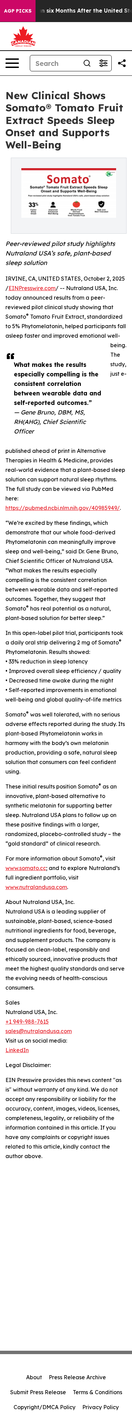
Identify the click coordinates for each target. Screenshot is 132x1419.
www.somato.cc (25, 868)
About (34, 1377)
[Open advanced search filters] (103, 63)
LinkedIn (17, 1050)
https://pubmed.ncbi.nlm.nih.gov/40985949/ (62, 507)
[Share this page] (122, 63)
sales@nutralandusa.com (38, 1031)
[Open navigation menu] (12, 63)
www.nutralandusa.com (36, 887)
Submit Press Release (38, 1392)
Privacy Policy (100, 1407)
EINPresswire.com (32, 288)
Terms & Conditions (97, 1392)
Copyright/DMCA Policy (44, 1407)
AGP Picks (17, 11)
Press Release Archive (77, 1377)
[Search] (87, 63)
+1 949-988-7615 (27, 1021)
